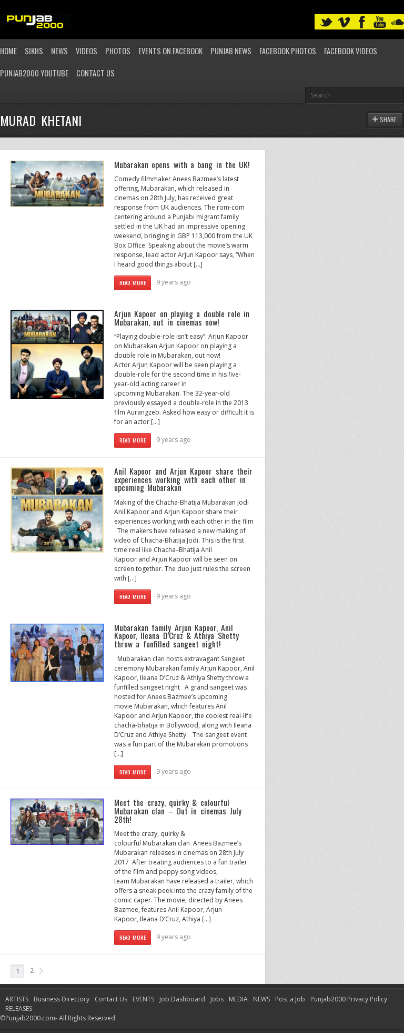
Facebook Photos (287, 50)
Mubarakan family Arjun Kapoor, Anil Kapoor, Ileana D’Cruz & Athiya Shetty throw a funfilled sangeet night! (176, 635)
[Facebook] (362, 22)
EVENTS (143, 999)
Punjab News (230, 50)
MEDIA (238, 999)
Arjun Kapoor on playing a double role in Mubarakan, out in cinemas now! (181, 317)
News (59, 50)
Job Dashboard (182, 999)
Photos (117, 50)
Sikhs (34, 50)
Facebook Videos (350, 50)
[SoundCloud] (397, 22)
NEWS (261, 999)
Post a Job (290, 999)
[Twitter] (326, 22)
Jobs (217, 999)
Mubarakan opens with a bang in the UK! (181, 164)
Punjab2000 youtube (34, 72)
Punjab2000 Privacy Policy (348, 999)
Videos (86, 50)
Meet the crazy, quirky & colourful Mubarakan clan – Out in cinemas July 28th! (177, 810)
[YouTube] (379, 22)
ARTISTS (16, 999)
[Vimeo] (344, 22)
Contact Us (95, 72)
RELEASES (18, 1008)
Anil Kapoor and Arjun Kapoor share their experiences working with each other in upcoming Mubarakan (183, 479)
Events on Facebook (170, 50)
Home (8, 50)
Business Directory (61, 999)
